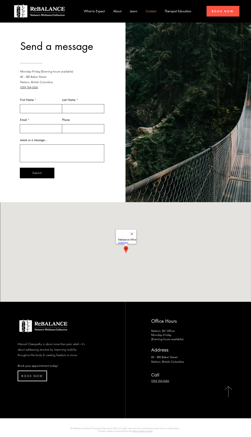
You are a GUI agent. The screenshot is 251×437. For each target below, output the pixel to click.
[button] (117, 11)
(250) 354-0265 (160, 381)
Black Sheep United (142, 431)
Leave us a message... (33, 140)
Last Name (68, 100)
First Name (27, 100)
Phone (66, 120)
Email (23, 120)
